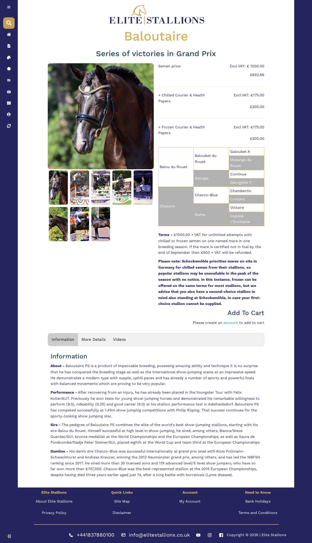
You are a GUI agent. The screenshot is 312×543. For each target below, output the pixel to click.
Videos (119, 339)
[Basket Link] (9, 91)
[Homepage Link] (9, 34)
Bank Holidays (257, 501)
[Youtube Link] (198, 535)
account (230, 323)
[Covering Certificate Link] (9, 68)
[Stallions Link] (9, 57)
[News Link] (9, 80)
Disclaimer (122, 513)
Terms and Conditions (257, 513)
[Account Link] (9, 103)
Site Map (122, 501)
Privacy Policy (54, 513)
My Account (190, 501)
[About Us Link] (9, 46)
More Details (94, 339)
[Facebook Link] (221, 535)
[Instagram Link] (209, 535)
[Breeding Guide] (9, 126)
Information (63, 339)
